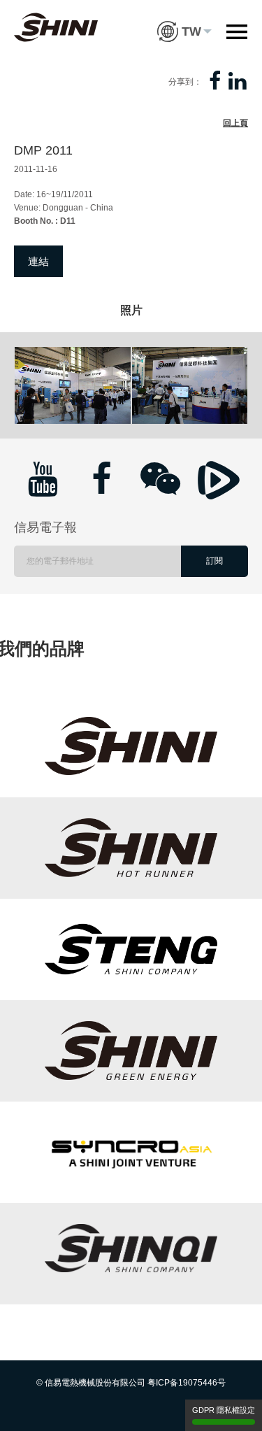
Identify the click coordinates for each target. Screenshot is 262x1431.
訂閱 (214, 561)
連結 (38, 261)
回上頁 (235, 123)
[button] (184, 21)
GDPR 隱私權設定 (223, 1410)
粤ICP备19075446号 (186, 1383)
